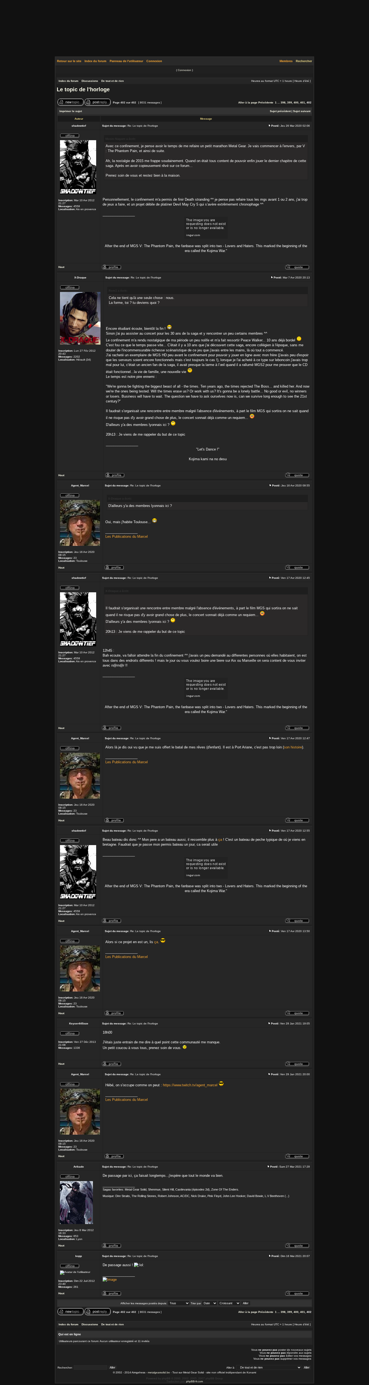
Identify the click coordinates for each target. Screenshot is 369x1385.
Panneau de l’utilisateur (126, 61)
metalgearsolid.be (159, 1372)
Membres (286, 61)
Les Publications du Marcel (126, 536)
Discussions (90, 80)
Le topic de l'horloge (83, 89)
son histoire (293, 747)
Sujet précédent (280, 111)
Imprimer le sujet (70, 111)
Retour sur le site (69, 61)
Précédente (265, 102)
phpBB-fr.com (194, 1381)
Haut (61, 266)
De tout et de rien (112, 80)
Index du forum (95, 61)
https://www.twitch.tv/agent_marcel (190, 1085)
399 (289, 102)
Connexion (154, 61)
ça (220, 840)
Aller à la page (247, 102)
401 (302, 102)
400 (296, 102)
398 (283, 102)
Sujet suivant (301, 111)
